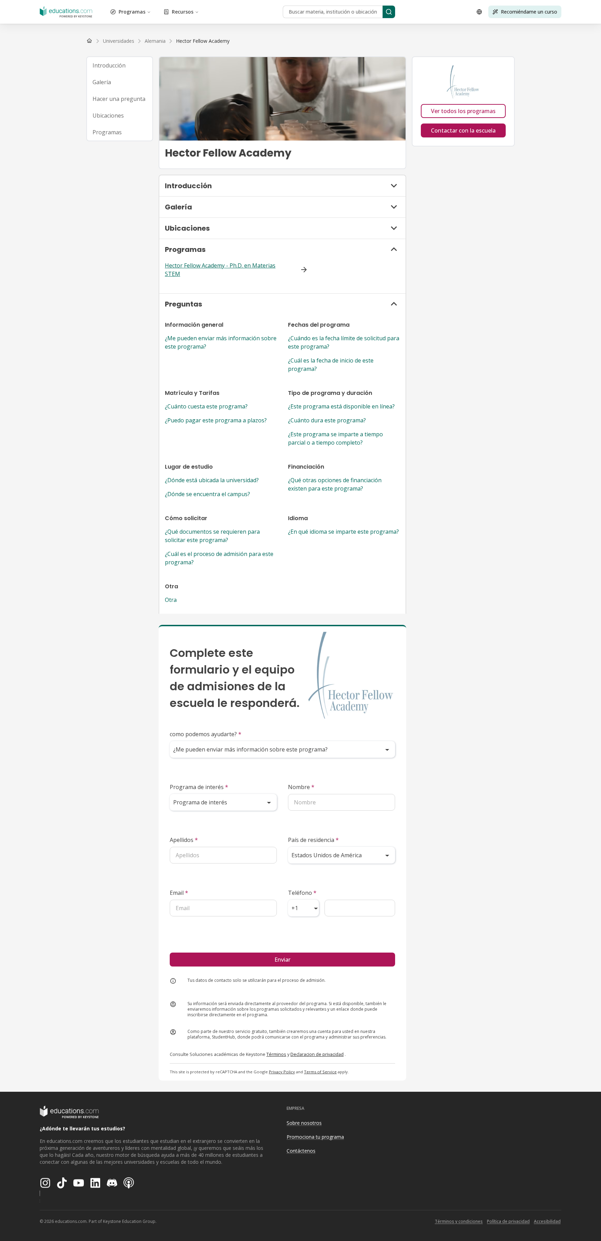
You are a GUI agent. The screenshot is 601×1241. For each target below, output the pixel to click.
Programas (132, 11)
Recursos (182, 11)
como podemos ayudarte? (205, 734)
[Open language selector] (479, 12)
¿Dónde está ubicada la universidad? (212, 480)
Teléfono (302, 893)
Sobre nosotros (304, 1123)
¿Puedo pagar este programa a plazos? (216, 420)
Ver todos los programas (463, 111)
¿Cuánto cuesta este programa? (206, 406)
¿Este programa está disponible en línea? (341, 406)
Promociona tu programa (315, 1136)
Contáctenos (301, 1150)
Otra (171, 600)
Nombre (301, 787)
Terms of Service (320, 1071)
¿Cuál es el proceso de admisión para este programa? (219, 558)
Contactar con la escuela (463, 130)
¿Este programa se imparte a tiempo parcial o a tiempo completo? (335, 438)
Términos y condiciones (459, 1221)
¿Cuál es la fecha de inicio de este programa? (331, 365)
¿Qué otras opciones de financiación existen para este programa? (335, 484)
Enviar (282, 959)
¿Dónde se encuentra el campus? (207, 494)
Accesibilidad (547, 1221)
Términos (276, 1054)
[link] (203, 41)
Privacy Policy (282, 1071)
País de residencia (313, 840)
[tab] (119, 65)
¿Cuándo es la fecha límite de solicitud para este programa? (343, 342)
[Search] (389, 12)
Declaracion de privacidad (317, 1054)
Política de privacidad (508, 1221)
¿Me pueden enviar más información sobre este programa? (221, 342)
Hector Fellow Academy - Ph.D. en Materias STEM (220, 270)
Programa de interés (199, 787)
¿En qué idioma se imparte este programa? (343, 531)
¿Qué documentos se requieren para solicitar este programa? (212, 536)
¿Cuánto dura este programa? (327, 420)
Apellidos (184, 840)
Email (179, 893)
